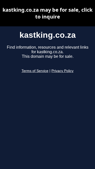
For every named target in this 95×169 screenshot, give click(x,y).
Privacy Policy (62, 71)
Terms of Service (35, 71)
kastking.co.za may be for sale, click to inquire (47, 13)
